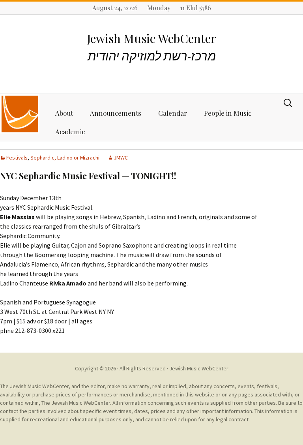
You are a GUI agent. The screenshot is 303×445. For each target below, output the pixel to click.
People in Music (227, 113)
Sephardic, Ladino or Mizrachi (64, 157)
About (64, 113)
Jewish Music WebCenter (198, 368)
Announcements (115, 113)
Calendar (172, 113)
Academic (70, 131)
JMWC (121, 157)
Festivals (17, 157)
